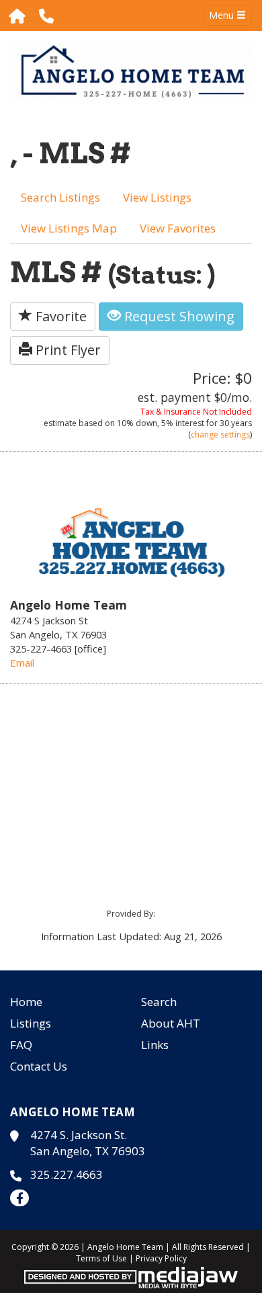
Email (22, 662)
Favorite (59, 316)
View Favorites (178, 228)
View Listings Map (69, 228)
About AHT (170, 1023)
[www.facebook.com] (19, 1198)
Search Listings (60, 197)
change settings (220, 434)
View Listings (157, 197)
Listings (30, 1023)
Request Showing (177, 316)
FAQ (21, 1044)
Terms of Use (101, 1258)
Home (26, 1001)
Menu (222, 15)
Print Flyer (66, 350)
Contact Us (38, 1066)
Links (155, 1044)
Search (159, 1001)
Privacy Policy (161, 1258)
